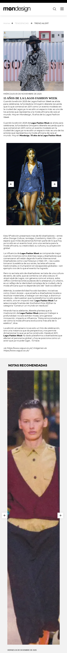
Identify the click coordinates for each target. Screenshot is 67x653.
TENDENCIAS (22, 23)
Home (6, 23)
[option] (33, 184)
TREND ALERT (41, 23)
